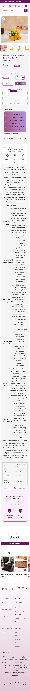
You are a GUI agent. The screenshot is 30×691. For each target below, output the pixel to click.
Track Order (18, 602)
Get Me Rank (24, 684)
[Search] (26, 10)
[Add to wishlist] (23, 77)
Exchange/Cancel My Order (21, 607)
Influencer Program (7, 606)
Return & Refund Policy (21, 615)
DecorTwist (10, 684)
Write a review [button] (15, 543)
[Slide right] (27, 554)
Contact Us (5, 616)
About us (4, 602)
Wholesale (4, 620)
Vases (17, 642)
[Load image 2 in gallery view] (11, 48)
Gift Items (4, 632)
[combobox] (15, 10)
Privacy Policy (19, 621)
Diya (16, 632)
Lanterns (17, 646)
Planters (17, 639)
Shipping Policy (19, 611)
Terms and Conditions (21, 618)
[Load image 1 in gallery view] (3, 48)
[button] (3, 6)
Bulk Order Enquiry (7, 609)
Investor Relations (7, 613)
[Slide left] (24, 554)
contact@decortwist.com (17, 662)
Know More (22, 138)
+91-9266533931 (23, 658)
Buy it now (20, 83)
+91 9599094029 (13, 658)
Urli (16, 636)
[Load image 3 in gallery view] (19, 48)
